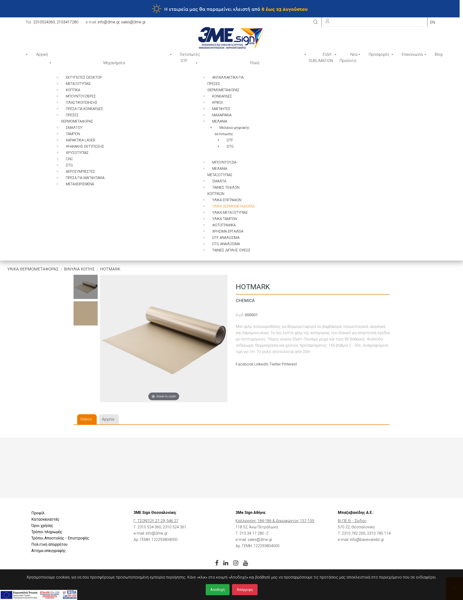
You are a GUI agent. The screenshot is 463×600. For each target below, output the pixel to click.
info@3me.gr (108, 22)
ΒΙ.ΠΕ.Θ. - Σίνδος (352, 520)
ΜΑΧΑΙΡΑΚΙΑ (222, 115)
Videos (86, 419)
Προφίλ (38, 513)
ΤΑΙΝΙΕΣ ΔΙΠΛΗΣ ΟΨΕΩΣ (231, 250)
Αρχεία (108, 419)
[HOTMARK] (86, 287)
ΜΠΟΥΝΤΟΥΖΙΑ (224, 162)
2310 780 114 (379, 533)
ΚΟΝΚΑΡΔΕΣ (222, 96)
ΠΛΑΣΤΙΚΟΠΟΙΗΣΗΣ (81, 102)
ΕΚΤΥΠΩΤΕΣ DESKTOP (84, 77)
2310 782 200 (353, 533)
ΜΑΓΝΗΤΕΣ (221, 109)
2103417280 (67, 22)
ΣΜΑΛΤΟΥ (74, 127)
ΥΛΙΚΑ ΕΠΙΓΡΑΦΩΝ (226, 200)
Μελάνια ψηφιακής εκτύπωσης (232, 130)
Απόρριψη (245, 590)
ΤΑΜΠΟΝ (73, 134)
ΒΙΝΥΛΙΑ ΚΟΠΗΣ (79, 269)
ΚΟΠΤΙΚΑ (73, 90)
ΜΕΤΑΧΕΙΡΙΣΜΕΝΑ (80, 184)
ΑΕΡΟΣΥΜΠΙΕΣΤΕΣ (80, 171)
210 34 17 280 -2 (253, 533)
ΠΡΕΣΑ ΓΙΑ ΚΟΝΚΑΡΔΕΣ (84, 109)
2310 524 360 (149, 527)
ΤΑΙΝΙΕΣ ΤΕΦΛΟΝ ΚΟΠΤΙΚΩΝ (223, 190)
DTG (69, 165)
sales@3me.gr (133, 22)
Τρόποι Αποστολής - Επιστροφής (60, 538)
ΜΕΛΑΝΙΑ (219, 121)
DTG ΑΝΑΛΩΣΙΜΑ (226, 244)
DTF (230, 140)
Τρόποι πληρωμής (46, 532)
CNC (69, 159)
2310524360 (44, 22)
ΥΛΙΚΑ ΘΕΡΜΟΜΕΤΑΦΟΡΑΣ (233, 206)
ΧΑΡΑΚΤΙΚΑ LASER (80, 140)
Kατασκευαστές (45, 519)
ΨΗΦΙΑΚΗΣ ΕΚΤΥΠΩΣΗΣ (85, 146)
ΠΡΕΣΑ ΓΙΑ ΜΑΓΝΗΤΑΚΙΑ (85, 178)
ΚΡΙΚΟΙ (217, 102)
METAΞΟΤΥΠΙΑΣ (78, 84)
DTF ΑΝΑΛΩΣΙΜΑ (225, 237)
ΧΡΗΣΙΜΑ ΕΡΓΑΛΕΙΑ (227, 231)
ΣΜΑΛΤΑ (219, 181)
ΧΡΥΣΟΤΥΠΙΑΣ (77, 153)
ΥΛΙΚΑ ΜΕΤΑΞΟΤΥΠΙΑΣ (230, 212)
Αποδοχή (218, 590)
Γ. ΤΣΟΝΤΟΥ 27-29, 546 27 (156, 520)
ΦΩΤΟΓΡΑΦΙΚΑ (224, 225)
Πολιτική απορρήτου (49, 544)
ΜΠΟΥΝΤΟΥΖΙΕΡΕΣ (81, 96)
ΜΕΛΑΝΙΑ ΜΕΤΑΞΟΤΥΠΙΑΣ (219, 171)
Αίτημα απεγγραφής (48, 550)
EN (432, 22)
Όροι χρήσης (42, 525)
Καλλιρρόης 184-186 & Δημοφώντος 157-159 (275, 520)
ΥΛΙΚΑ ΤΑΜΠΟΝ (224, 219)
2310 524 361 (174, 527)
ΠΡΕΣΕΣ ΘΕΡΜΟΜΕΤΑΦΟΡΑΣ (77, 118)
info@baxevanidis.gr (367, 539)
